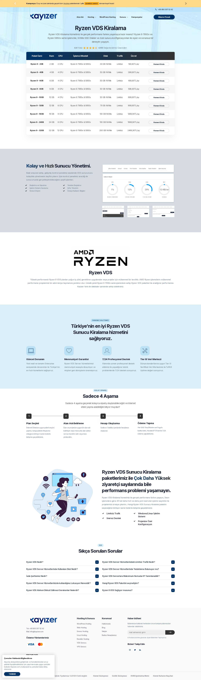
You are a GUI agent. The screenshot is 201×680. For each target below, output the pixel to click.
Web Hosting (82, 628)
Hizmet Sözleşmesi (100, 676)
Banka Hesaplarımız (109, 635)
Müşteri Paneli (164, 17)
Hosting (91, 17)
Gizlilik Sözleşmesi (119, 676)
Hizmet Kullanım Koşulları (163, 676)
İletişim (104, 631)
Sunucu (123, 17)
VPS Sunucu (81, 647)
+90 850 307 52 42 (165, 9)
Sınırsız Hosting (82, 631)
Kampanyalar (136, 17)
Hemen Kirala (158, 64)
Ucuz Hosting (82, 635)
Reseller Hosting (83, 639)
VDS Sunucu (81, 643)
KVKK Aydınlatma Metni (140, 676)
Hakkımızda (106, 624)
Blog (103, 628)
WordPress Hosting (108, 17)
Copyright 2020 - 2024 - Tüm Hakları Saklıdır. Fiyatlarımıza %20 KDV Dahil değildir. (56, 676)
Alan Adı (80, 17)
